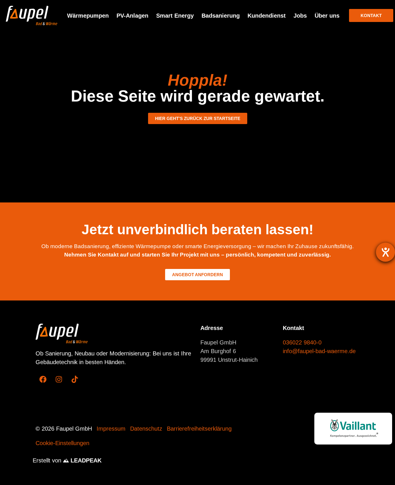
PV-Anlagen (132, 15)
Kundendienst (267, 15)
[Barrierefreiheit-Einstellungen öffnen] (385, 252)
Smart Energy (175, 15)
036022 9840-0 (302, 342)
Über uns (327, 15)
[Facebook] (43, 379)
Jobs (300, 15)
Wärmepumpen (88, 15)
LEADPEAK (85, 460)
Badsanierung (221, 15)
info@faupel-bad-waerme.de (319, 351)
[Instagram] (58, 379)
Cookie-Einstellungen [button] (62, 443)
